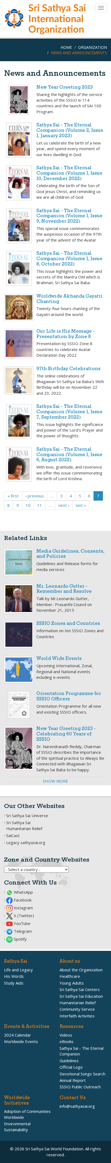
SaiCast (13, 835)
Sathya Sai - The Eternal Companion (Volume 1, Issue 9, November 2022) (69, 216)
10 (28, 505)
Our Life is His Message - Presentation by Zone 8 (65, 334)
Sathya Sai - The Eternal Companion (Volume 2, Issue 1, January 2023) (69, 130)
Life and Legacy (18, 969)
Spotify (20, 939)
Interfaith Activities (77, 1016)
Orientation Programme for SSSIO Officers (68, 696)
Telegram (22, 931)
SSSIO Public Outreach (80, 1086)
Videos (66, 1035)
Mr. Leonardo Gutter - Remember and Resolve (64, 589)
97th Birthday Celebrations (68, 369)
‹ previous (34, 495)
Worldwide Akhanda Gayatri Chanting (69, 299)
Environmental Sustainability (17, 1126)
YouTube (21, 923)
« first (13, 495)
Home (66, 47)
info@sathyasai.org (77, 1106)
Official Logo (71, 1067)
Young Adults (72, 983)
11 (39, 505)
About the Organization (81, 969)
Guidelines (69, 1060)
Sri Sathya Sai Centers (80, 989)
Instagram (23, 907)
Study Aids (13, 983)
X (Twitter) (23, 915)
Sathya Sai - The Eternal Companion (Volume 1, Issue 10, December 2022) (69, 173)
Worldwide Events (21, 1041)
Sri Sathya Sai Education (81, 996)
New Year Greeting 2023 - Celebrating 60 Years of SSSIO (66, 734)
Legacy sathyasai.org (25, 842)
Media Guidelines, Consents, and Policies (70, 554)
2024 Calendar (17, 1035)
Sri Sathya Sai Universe (27, 815)
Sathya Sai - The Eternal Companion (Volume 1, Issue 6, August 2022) (69, 454)
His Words (14, 976)
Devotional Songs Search (82, 1073)
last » (81, 505)
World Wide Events (59, 659)
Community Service (77, 1009)
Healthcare (70, 976)
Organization (92, 47)
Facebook (22, 900)
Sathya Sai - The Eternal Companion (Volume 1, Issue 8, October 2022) (69, 258)
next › (63, 505)
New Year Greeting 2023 (64, 87)
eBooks (67, 1041)
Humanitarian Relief (78, 1002)
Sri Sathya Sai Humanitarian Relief (24, 825)
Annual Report (73, 1080)
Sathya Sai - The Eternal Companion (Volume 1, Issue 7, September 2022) (69, 412)
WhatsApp (23, 892)
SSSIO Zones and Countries (68, 624)
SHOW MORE (55, 781)
